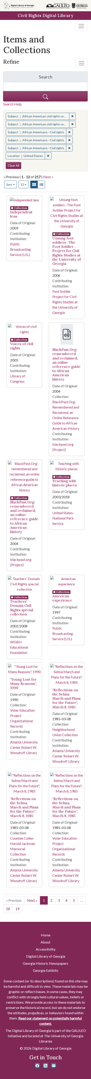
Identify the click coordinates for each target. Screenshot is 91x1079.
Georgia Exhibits (45, 970)
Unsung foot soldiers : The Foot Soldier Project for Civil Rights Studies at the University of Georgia (66, 251)
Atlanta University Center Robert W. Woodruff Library (24, 747)
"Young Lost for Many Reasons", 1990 (23, 683)
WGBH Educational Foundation (19, 647)
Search (63, 78)
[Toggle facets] (81, 63)
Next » (48, 177)
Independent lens (21, 214)
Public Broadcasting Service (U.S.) (20, 249)
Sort (9, 184)
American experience (62, 598)
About (45, 942)
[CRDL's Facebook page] (37, 1065)
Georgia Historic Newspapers (45, 963)
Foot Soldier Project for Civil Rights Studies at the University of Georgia (65, 302)
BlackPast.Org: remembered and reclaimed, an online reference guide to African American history (66, 364)
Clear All (13, 165)
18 (8, 909)
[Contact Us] (53, 1065)
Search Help (12, 104)
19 (17, 909)
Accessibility (45, 949)
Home (45, 935)
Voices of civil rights (21, 346)
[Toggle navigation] (81, 26)
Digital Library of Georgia (45, 956)
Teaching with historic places (64, 483)
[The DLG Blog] (45, 1065)
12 (25, 184)
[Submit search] (45, 96)
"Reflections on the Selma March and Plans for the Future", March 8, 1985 (66, 698)
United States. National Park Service (63, 518)
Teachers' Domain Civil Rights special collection (21, 607)
